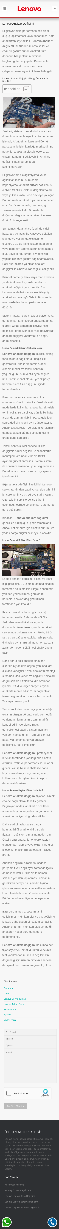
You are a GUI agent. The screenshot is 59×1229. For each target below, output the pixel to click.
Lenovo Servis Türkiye (15, 998)
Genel (7, 993)
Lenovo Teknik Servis (14, 1004)
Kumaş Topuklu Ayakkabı (18, 1190)
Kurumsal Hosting (14, 1184)
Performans (10, 1009)
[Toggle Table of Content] (24, 89)
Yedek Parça (10, 1019)
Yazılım (7, 1014)
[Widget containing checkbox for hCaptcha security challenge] (27, 1093)
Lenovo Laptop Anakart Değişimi (22, 1207)
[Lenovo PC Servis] (29, 8)
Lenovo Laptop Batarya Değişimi (22, 1201)
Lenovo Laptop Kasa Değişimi (20, 1195)
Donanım (9, 988)
